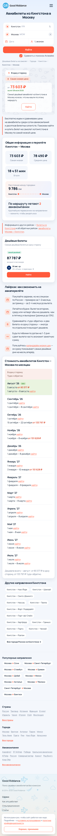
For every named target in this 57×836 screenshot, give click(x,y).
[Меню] (51, 6)
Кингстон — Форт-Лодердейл (20, 609)
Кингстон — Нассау (16, 602)
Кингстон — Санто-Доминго (20, 596)
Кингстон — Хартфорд (17, 622)
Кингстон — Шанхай (42, 589)
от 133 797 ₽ (39, 422)
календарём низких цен (38, 345)
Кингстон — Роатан (15, 635)
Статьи (5, 810)
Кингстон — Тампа (38, 602)
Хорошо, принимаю (28, 829)
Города (33, 61)
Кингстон (42, 61)
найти (32, 391)
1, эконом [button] (39, 41)
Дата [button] (11, 41)
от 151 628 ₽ (34, 438)
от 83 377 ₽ (23, 387)
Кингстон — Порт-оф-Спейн (19, 615)
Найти (28, 106)
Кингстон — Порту (15, 628)
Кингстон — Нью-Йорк (17, 589)
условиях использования (29, 820)
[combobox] (31, 26)
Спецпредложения (11, 805)
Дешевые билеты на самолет (15, 61)
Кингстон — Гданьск (41, 622)
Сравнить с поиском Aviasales (39, 55)
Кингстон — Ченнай (38, 628)
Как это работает (10, 801)
